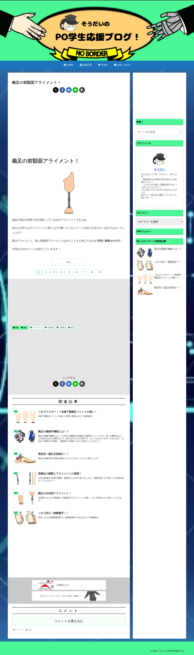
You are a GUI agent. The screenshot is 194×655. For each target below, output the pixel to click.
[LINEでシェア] (75, 90)
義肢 (17, 328)
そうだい (159, 169)
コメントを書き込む (69, 621)
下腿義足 (50, 328)
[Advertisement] (69, 104)
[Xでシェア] (56, 90)
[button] (82, 90)
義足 (25, 328)
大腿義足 (62, 328)
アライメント (37, 328)
